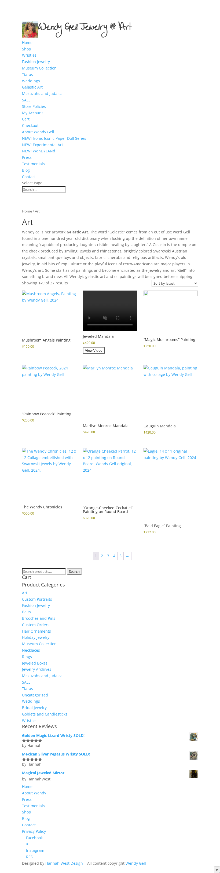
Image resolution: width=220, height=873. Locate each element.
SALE (26, 99)
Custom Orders (35, 624)
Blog (26, 170)
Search (74, 571)
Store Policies (34, 106)
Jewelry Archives (36, 669)
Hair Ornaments (36, 631)
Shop (26, 49)
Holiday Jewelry (35, 637)
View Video (93, 350)
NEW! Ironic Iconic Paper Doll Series (54, 138)
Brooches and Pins (38, 618)
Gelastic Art (32, 87)
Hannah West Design (64, 863)
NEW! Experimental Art (42, 144)
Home (27, 42)
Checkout (30, 125)
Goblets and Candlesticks (44, 714)
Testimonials (33, 163)
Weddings (31, 80)
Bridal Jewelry (34, 707)
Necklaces (31, 650)
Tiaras (27, 74)
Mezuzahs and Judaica (42, 93)
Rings (27, 656)
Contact (29, 176)
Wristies (29, 55)
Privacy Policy (34, 831)
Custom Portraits (37, 599)
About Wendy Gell (38, 131)
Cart (26, 119)
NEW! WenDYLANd (38, 150)
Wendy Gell (136, 863)
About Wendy (34, 792)
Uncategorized (35, 695)
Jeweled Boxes (34, 663)
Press (27, 157)
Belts (26, 611)
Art (24, 592)
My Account (32, 112)
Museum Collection (39, 68)
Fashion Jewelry (36, 61)
